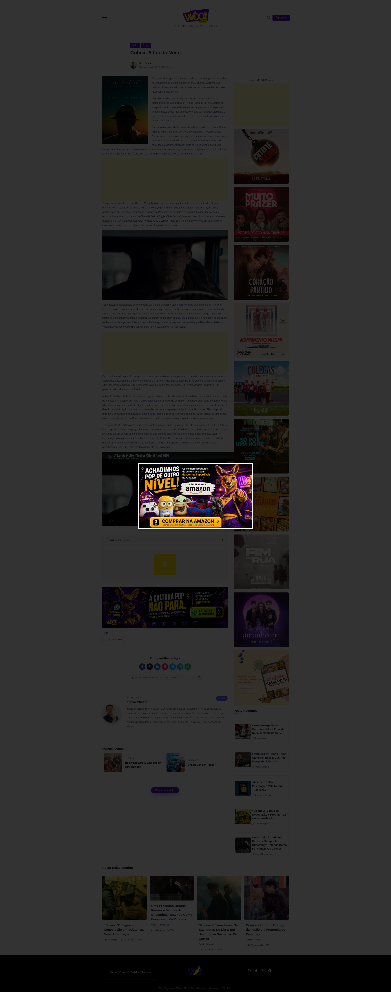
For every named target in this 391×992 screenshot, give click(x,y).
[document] (195, 496)
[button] (384, 4)
